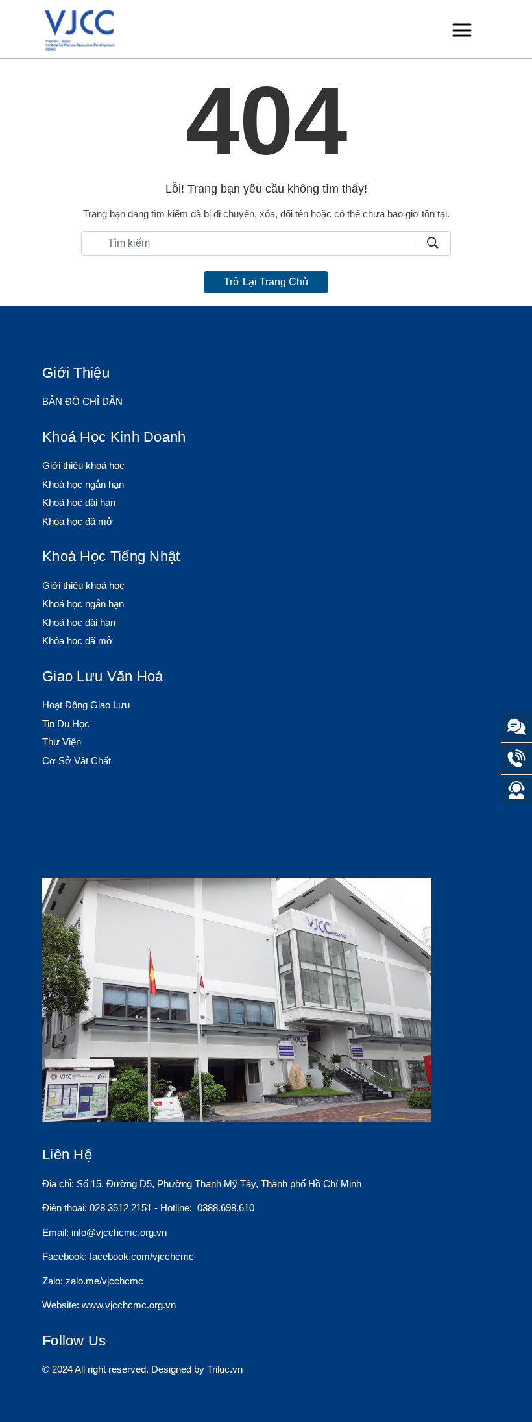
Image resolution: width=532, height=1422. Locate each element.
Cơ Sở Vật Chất (76, 760)
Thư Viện (61, 741)
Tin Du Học (66, 723)
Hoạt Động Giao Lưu (86, 704)
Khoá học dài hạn (78, 502)
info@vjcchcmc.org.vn (119, 1232)
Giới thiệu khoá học (83, 465)
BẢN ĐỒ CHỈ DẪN (82, 401)
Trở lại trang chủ (266, 281)
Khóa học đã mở (77, 521)
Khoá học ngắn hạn (83, 484)
